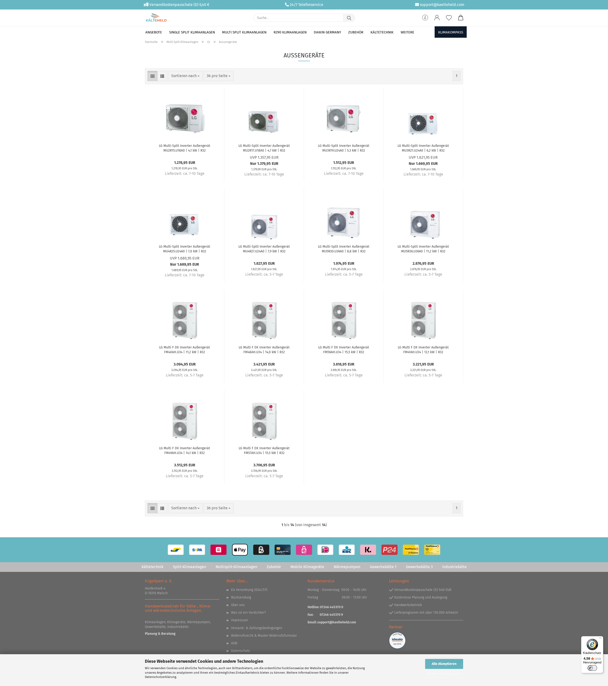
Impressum (239, 620)
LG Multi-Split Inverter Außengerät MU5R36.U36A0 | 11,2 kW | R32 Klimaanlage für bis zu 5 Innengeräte (423, 249)
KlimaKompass (450, 32)
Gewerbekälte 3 (419, 567)
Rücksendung (241, 597)
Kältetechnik (382, 32)
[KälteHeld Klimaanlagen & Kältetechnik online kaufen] (156, 17)
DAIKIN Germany (327, 32)
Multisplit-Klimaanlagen (236, 567)
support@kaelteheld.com (442, 4)
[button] (437, 17)
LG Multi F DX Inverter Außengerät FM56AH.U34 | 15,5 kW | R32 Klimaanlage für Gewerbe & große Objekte (343, 349)
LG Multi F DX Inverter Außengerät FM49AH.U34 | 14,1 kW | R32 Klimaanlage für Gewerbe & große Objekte (184, 450)
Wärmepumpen (347, 567)
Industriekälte (454, 567)
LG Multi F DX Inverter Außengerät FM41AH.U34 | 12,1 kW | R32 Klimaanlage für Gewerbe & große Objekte (423, 349)
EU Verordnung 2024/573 (249, 590)
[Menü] (600, 639)
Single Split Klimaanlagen (192, 32)
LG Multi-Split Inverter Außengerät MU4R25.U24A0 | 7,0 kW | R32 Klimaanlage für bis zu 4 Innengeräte (184, 249)
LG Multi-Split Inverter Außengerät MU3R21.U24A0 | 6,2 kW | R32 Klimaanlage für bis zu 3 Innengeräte (423, 148)
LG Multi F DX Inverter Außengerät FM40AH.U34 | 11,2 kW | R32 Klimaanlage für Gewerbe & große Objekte (184, 349)
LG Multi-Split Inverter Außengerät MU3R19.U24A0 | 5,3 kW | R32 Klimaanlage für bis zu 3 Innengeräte (343, 148)
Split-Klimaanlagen (189, 567)
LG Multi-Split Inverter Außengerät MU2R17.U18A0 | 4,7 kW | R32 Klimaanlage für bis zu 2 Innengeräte (264, 148)
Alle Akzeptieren (444, 664)
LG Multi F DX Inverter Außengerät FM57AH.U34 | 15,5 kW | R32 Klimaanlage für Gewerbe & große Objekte (264, 450)
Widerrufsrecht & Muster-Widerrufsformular (264, 636)
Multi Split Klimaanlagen (244, 32)
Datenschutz (240, 651)
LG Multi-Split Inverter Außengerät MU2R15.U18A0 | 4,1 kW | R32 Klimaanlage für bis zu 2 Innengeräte (184, 148)
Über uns (238, 605)
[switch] (592, 668)
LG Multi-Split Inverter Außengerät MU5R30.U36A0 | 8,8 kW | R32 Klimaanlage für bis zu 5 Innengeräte (343, 249)
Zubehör (355, 32)
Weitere (407, 32)
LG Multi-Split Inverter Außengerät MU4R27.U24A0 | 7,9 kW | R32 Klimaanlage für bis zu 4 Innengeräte (264, 249)
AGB (234, 643)
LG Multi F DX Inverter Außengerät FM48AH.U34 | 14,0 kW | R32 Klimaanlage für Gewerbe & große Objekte (264, 349)
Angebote (153, 32)
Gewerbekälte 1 (383, 567)
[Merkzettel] (449, 17)
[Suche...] (349, 18)
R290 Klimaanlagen (290, 32)
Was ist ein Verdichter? (248, 613)
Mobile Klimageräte (307, 567)
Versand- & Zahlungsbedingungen (256, 628)
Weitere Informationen (444, 674)
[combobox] (185, 76)
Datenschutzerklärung (160, 677)
